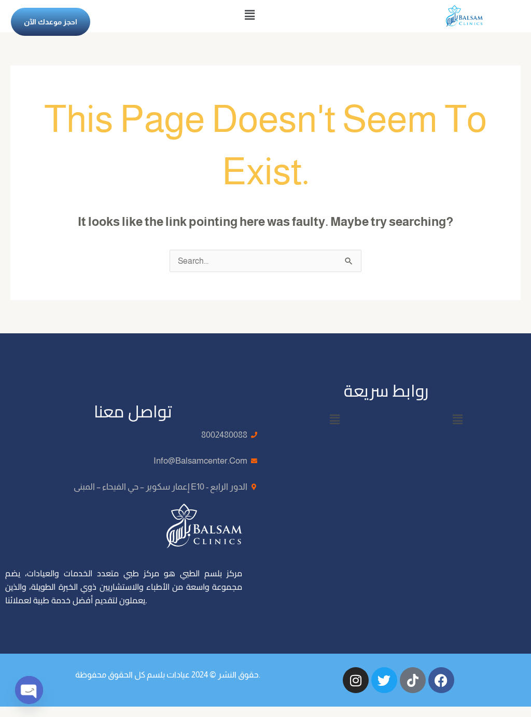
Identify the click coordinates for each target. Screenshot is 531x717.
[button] (249, 15)
